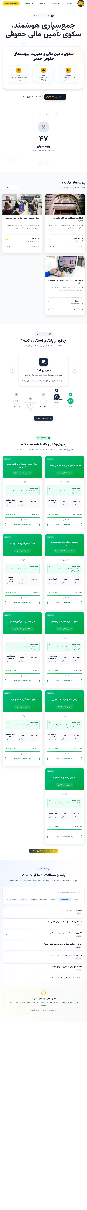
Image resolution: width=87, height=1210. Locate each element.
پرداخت (23, 899)
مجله (41, 3)
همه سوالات (64, 899)
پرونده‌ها (54, 3)
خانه (68, 3)
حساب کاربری (11, 899)
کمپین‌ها (43, 899)
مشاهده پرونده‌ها (30, 96)
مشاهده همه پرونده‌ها (11, 187)
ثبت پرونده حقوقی (11, 3)
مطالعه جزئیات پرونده (63, 524)
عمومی (53, 899)
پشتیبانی (27, 3)
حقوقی (33, 899)
